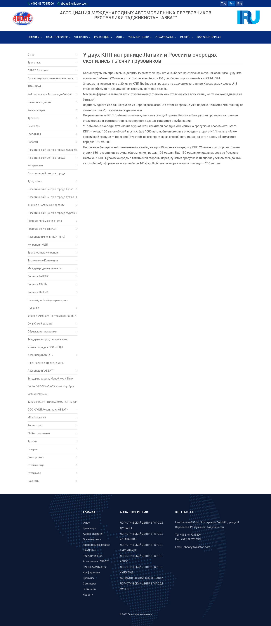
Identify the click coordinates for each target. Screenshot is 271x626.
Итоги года (34, 473)
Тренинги (33, 118)
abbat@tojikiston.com (197, 547)
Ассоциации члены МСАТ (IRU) (46, 236)
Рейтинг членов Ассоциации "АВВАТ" (51, 94)
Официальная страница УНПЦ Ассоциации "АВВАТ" (46, 366)
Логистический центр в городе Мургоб (51, 212)
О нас (31, 54)
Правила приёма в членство (45, 220)
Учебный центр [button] (139, 37)
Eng (239, 3)
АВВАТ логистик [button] (57, 37)
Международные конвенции (45, 268)
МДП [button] (119, 37)
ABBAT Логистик (38, 70)
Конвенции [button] (102, 37)
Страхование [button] (164, 37)
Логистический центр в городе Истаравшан (46, 161)
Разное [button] (185, 37)
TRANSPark (34, 86)
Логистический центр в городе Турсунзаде (46, 177)
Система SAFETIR (38, 276)
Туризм (32, 441)
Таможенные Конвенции (43, 260)
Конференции (36, 110)
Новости (33, 141)
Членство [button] (81, 37)
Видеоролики (36, 457)
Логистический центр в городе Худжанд (52, 197)
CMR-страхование (39, 433)
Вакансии (33, 481)
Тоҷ (223, 3)
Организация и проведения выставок (51, 78)
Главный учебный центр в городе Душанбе (48, 304)
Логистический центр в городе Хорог (50, 189)
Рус (232, 3)
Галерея (33, 449)
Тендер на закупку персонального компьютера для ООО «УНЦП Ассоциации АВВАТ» (48, 347)
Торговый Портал (209, 37)
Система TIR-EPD (38, 292)
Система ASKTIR (37, 284)
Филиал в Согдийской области (46, 205)
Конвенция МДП (38, 244)
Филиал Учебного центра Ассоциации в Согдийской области (52, 319)
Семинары (34, 126)
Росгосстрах (35, 425)
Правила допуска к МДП (42, 228)
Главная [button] (34, 37)
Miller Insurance (37, 417)
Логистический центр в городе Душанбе (52, 149)
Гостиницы (34, 133)
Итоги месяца (36, 465)
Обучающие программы (42, 331)
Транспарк (34, 62)
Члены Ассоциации (39, 102)
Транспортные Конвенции (43, 252)
